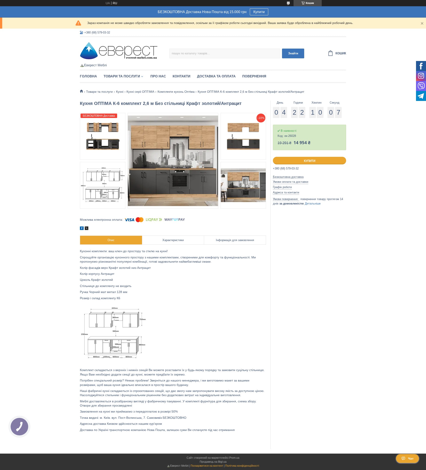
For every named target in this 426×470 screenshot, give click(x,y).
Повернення (254, 76)
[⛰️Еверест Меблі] (119, 50)
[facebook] (82, 229)
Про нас (158, 76)
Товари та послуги (122, 76)
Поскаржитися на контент (207, 465)
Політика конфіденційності (242, 465)
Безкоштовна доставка (288, 177)
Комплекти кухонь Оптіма (176, 91)
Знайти (293, 53)
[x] (86, 229)
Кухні (119, 91)
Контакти (181, 76)
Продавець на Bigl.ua (213, 461)
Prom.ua (234, 457)
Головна (88, 76)
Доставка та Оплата (216, 76)
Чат (411, 458)
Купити (259, 12)
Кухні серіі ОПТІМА (140, 91)
